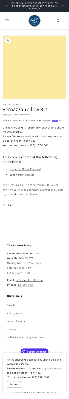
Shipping (6, 114)
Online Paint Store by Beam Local (26, 337)
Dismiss (14, 384)
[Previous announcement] (6, 6)
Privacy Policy (14, 313)
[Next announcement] (62, 6)
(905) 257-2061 (25, 284)
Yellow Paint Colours (22, 174)
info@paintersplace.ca (29, 280)
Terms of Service (16, 321)
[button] (7, 21)
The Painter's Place (29, 392)
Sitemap (11, 329)
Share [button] (10, 205)
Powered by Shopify (47, 392)
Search (11, 305)
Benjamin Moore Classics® (25, 169)
